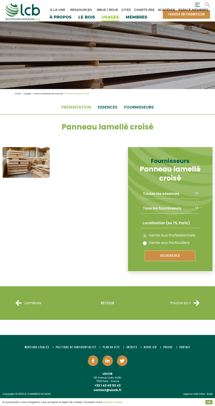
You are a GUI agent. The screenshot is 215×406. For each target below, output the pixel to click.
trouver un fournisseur (186, 14)
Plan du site (111, 347)
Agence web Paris (194, 394)
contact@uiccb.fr (108, 390)
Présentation (76, 107)
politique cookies (112, 402)
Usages (110, 17)
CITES (126, 10)
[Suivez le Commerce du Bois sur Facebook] (93, 360)
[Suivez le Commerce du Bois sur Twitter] (122, 360)
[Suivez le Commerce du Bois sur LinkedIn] (107, 360)
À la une (57, 10)
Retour (107, 303)
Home (18, 93)
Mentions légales (37, 347)
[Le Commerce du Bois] (22, 12)
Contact (184, 347)
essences (107, 107)
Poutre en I (180, 303)
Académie (166, 10)
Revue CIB (150, 347)
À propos (60, 17)
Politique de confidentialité (76, 347)
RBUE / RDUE (107, 10)
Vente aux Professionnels (172, 235)
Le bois (86, 17)
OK (209, 402)
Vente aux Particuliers (169, 242)
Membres (136, 17)
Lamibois (33, 303)
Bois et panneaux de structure (48, 93)
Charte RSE (144, 10)
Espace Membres (193, 10)
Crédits (131, 347)
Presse (168, 347)
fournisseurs (139, 107)
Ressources (81, 10)
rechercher (170, 256)
